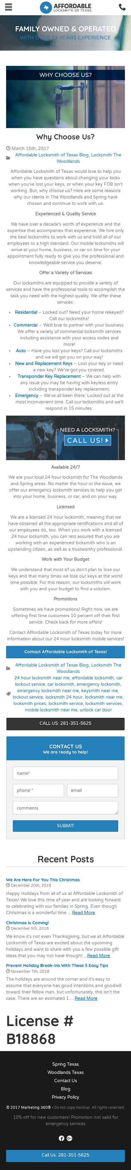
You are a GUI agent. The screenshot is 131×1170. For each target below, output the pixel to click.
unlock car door (96, 710)
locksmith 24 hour (64, 697)
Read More (83, 912)
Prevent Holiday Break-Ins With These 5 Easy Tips (57, 965)
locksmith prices (29, 703)
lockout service (28, 697)
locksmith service (65, 703)
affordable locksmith (93, 678)
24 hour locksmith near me (41, 678)
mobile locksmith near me (51, 710)
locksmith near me (103, 697)
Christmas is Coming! (27, 922)
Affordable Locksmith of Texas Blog (52, 155)
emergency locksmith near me (48, 690)
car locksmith (61, 684)
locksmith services (103, 703)
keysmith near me (99, 690)
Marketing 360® (36, 1107)
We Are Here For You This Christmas (43, 879)
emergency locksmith (98, 684)
